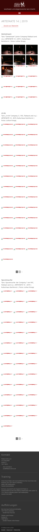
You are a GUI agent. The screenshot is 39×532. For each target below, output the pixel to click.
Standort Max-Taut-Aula (9, 512)
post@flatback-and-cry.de (9, 468)
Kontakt (3, 530)
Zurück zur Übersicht (11, 26)
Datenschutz (17, 530)
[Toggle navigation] (19, 13)
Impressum (9, 530)
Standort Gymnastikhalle (7, 486)
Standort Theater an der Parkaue (11, 520)
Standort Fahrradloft (6, 494)
